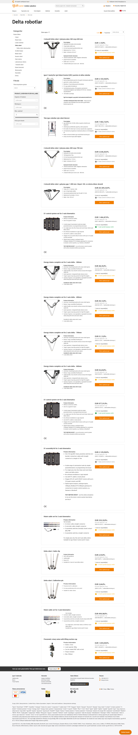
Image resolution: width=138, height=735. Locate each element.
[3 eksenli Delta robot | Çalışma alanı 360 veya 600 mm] (52, 50)
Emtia (16, 75)
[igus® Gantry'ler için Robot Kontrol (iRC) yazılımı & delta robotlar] (52, 86)
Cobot (17, 37)
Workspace (18, 104)
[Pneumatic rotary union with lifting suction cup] (52, 650)
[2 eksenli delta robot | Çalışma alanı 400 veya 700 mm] (52, 158)
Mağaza (14, 11)
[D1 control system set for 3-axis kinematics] (52, 224)
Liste (98, 33)
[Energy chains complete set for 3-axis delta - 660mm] (52, 377)
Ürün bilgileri (37, 11)
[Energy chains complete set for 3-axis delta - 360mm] (52, 273)
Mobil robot (18, 54)
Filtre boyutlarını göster (20, 84)
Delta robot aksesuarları (23, 48)
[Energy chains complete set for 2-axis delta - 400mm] (52, 308)
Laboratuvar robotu (20, 62)
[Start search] (83, 6)
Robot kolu (18, 40)
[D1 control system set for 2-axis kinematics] (52, 410)
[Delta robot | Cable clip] (52, 562)
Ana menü (16, 15)
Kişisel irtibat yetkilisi (109, 11)
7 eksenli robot (19, 65)
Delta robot (18, 45)
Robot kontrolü (19, 67)
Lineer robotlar (19, 43)
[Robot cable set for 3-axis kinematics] (52, 620)
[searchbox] (68, 6)
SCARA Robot (19, 51)
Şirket (66, 11)
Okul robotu (18, 59)
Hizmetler (57, 11)
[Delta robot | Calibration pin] (52, 591)
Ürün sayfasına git (104, 57)
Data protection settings (70, 703)
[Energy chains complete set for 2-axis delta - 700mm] (52, 343)
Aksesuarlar (18, 70)
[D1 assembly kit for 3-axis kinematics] (52, 459)
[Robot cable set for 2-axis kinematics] (52, 527)
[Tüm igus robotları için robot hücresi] (52, 129)
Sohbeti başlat (125, 732)
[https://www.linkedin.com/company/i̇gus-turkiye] (71, 692)
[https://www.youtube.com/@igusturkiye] (75, 692)
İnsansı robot (19, 56)
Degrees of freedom (20, 97)
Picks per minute (19, 120)
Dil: (104, 689)
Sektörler (47, 11)
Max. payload (18, 111)
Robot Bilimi (22, 15)
